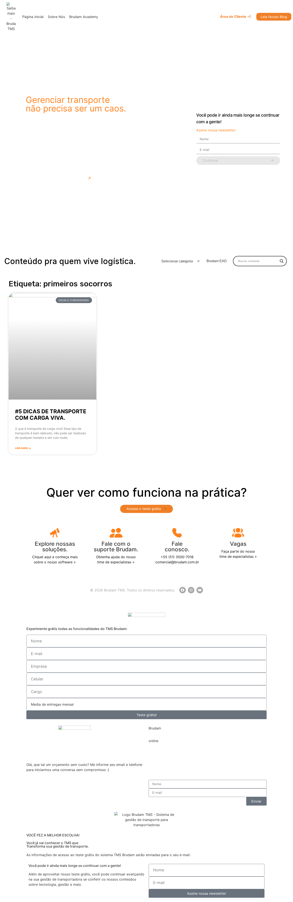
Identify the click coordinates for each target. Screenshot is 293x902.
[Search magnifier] (282, 261)
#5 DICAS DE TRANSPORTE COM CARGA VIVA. (50, 414)
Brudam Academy (83, 17)
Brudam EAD (217, 261)
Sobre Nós (56, 17)
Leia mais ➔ (23, 448)
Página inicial (33, 17)
